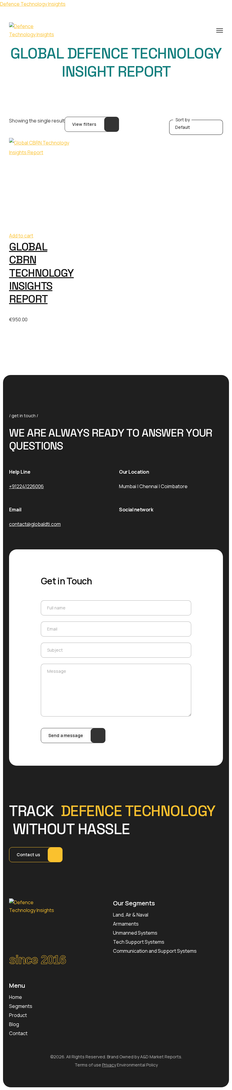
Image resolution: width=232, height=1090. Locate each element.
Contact (18, 1033)
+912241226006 (26, 486)
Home (15, 997)
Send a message (65, 735)
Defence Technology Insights (33, 4)
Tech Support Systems (138, 942)
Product (18, 1015)
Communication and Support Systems (155, 951)
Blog (14, 1024)
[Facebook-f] (120, 523)
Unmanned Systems (135, 933)
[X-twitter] (136, 523)
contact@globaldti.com (35, 524)
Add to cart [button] (21, 235)
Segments (20, 1006)
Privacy (109, 1065)
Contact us (28, 854)
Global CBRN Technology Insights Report (41, 273)
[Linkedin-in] (153, 523)
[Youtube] (169, 523)
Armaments (126, 923)
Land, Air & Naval (130, 914)
